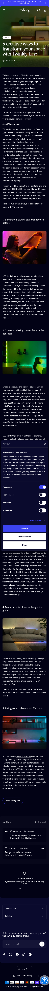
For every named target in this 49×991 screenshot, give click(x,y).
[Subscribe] (41, 944)
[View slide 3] (26, 888)
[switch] (42, 495)
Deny (24, 545)
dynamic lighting (23, 756)
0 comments (42, 822)
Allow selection (24, 537)
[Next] (45, 3)
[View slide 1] (19, 888)
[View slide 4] (29, 888)
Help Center (25, 4)
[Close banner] (45, 444)
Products (7, 37)
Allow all (24, 528)
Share (8, 822)
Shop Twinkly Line (13, 801)
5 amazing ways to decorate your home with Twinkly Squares (25, 836)
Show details (35, 520)
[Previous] (3, 3)
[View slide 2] (22, 888)
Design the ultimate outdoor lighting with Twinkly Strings (18, 853)
